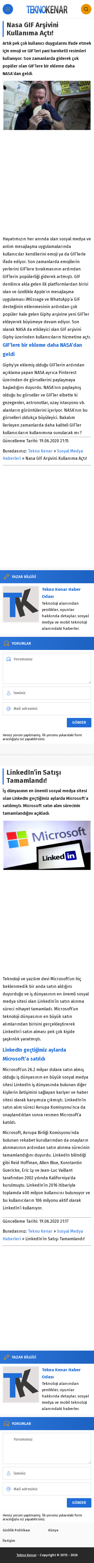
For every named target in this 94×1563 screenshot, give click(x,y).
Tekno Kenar (40, 451)
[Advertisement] (47, 183)
